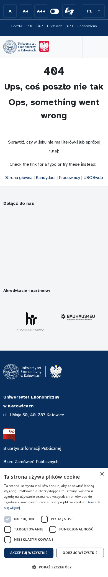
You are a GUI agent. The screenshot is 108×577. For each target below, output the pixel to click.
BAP (40, 26)
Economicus (87, 26)
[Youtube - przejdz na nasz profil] (47, 217)
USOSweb (54, 26)
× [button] (102, 474)
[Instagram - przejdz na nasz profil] (20, 217)
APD (69, 26)
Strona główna (18, 177)
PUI (29, 26)
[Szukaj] (68, 46)
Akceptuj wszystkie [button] (29, 552)
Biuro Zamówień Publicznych (30, 461)
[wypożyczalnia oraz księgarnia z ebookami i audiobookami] (31, 230)
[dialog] (54, 522)
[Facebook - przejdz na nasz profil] (7, 217)
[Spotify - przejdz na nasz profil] (73, 217)
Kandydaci (45, 177)
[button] (93, 11)
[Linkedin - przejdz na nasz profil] (33, 217)
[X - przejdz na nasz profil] (60, 217)
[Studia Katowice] (26, 47)
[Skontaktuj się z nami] (18, 230)
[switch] (54, 11)
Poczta (16, 26)
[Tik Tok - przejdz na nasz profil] (86, 217)
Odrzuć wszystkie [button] (80, 552)
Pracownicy (69, 177)
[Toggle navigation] (94, 47)
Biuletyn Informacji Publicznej (32, 448)
